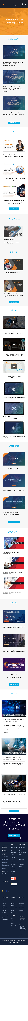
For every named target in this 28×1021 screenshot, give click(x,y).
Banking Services (22, 847)
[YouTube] (7, 881)
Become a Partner (13, 922)
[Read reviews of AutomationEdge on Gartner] (14, 883)
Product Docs (22, 908)
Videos (3, 905)
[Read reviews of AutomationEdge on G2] (13, 878)
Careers (12, 908)
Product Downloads (21, 906)
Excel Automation (21, 855)
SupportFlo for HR (13, 849)
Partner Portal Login (13, 926)
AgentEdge (21, 900)
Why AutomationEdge (14, 901)
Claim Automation (13, 870)
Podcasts (4, 910)
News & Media (5, 919)
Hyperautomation (22, 852)
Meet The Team (14, 907)
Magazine (4, 908)
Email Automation (13, 867)
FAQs (12, 912)
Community (21, 910)
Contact (12, 910)
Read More (5, 732)
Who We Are (13, 903)
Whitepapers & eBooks (5, 916)
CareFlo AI (13, 857)
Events (3, 914)
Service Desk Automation (21, 863)
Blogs (3, 900)
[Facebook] (3, 881)
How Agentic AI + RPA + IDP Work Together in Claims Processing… (22, 933)
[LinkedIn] (5, 883)
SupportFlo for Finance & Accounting (13, 854)
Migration (12, 873)
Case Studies (4, 901)
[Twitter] (5, 881)
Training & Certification (21, 902)
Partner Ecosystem (13, 919)
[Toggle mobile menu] (25, 4)
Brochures (4, 912)
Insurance (21, 848)
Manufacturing (22, 850)
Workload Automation (21, 867)
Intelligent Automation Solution (21, 859)
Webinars (4, 903)
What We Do (13, 905)
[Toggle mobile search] (22, 4)
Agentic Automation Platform (13, 861)
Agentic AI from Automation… (22, 927)
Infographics (4, 907)
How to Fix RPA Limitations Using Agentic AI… (22, 921)
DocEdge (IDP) (13, 864)
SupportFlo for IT (14, 847)
